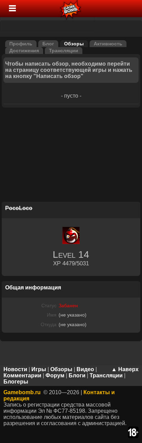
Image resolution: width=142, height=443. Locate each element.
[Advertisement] (71, 156)
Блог (48, 43)
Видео (85, 369)
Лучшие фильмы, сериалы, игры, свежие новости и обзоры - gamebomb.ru (71, 8)
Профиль (20, 43)
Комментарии (22, 375)
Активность (108, 43)
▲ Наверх (125, 369)
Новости (15, 369)
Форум (54, 375)
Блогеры (15, 382)
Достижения (24, 50)
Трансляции (63, 50)
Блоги (77, 375)
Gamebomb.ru (22, 392)
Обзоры (74, 43)
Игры (38, 369)
